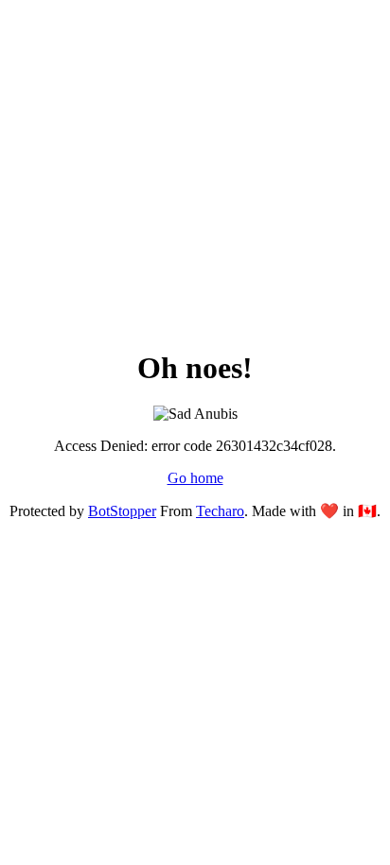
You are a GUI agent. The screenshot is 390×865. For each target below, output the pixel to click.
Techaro (220, 511)
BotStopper (122, 511)
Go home (195, 478)
